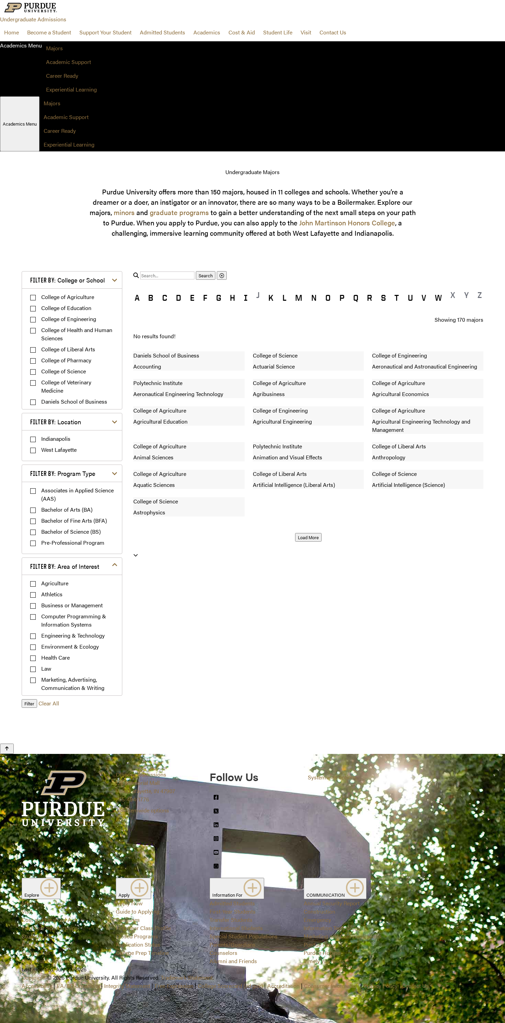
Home (11, 32)
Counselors (223, 953)
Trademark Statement (187, 977)
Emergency (317, 920)
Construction (319, 911)
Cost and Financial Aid (49, 920)
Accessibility (37, 986)
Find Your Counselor (46, 961)
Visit (306, 32)
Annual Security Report (332, 903)
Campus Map (38, 944)
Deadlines (128, 920)
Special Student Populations (244, 936)
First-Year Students (233, 911)
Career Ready (62, 75)
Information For (228, 895)
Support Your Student (105, 32)
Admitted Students (162, 32)
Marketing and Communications (342, 936)
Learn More (252, 499)
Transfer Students (231, 920)
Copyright (34, 977)
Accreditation (283, 986)
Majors (54, 48)
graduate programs (179, 212)
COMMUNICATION (326, 895)
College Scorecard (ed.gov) (230, 986)
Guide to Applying (137, 911)
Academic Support (68, 62)
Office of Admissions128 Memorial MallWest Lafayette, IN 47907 (145, 782)
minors (124, 212)
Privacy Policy (380, 986)
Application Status (138, 944)
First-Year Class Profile (143, 928)
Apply (125, 895)
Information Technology (332, 928)
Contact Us (332, 32)
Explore (32, 895)
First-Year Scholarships (50, 928)
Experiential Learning (71, 89)
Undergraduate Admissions (33, 19)
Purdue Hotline (322, 953)
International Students (236, 928)
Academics (206, 32)
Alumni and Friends (233, 961)
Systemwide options (144, 810)
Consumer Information (331, 986)
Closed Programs (137, 936)
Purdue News (320, 944)
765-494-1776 (132, 799)
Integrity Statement (127, 986)
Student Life (277, 32)
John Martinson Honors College (347, 222)
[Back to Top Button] (7, 749)
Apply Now (129, 903)
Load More (308, 537)
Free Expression (174, 986)
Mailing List (36, 953)
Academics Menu (20, 123)
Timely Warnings (324, 961)
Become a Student (49, 32)
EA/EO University (78, 986)
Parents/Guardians (233, 944)
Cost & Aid (241, 32)
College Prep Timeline (142, 953)
